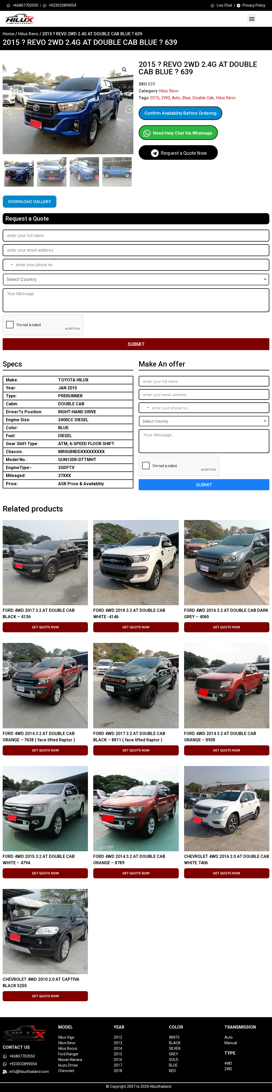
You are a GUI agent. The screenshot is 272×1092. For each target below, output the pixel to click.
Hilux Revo (28, 33)
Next (132, 170)
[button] (251, 18)
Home (8, 33)
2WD (165, 97)
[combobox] (8, 264)
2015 (154, 97)
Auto (176, 97)
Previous (3, 170)
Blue (186, 97)
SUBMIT (136, 344)
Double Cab (203, 97)
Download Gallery (29, 201)
